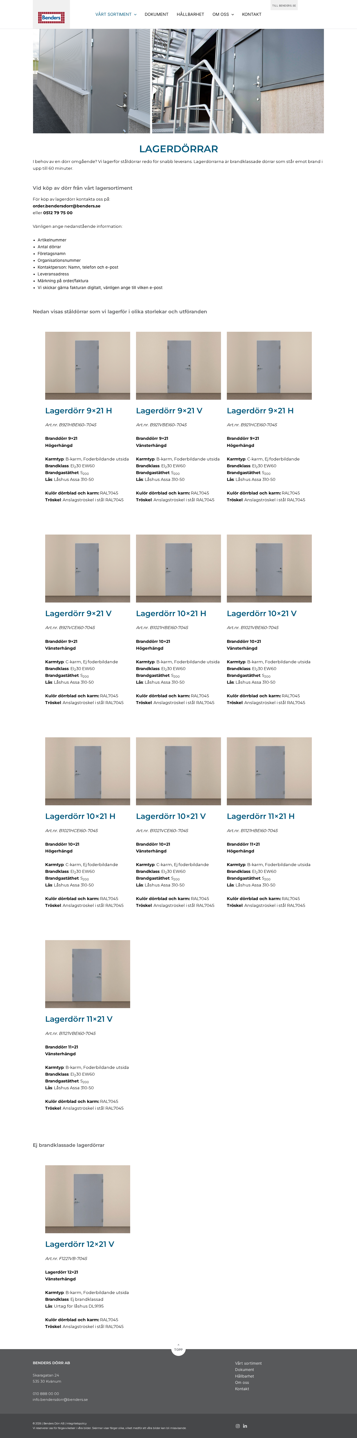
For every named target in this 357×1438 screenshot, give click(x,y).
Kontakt (242, 1388)
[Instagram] (238, 1426)
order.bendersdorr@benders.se (67, 206)
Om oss (242, 1382)
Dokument (244, 1369)
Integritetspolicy (76, 1423)
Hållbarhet (244, 1376)
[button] (134, 14)
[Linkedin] (245, 1426)
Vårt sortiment (248, 1363)
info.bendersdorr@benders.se (60, 1399)
